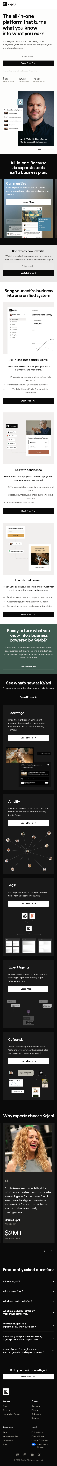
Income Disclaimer (40, 1440)
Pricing (35, 1410)
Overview (36, 1406)
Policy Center (37, 1432)
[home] (9, 4)
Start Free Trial (28, 400)
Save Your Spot (28, 666)
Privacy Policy (33, 71)
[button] (52, 4)
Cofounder (36, 1414)
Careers (6, 1410)
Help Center (8, 1440)
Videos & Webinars (11, 1436)
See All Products (28, 697)
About (5, 1406)
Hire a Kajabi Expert (11, 1414)
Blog (5, 1432)
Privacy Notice (38, 1436)
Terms (24, 71)
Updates (35, 1418)
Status (5, 1444)
